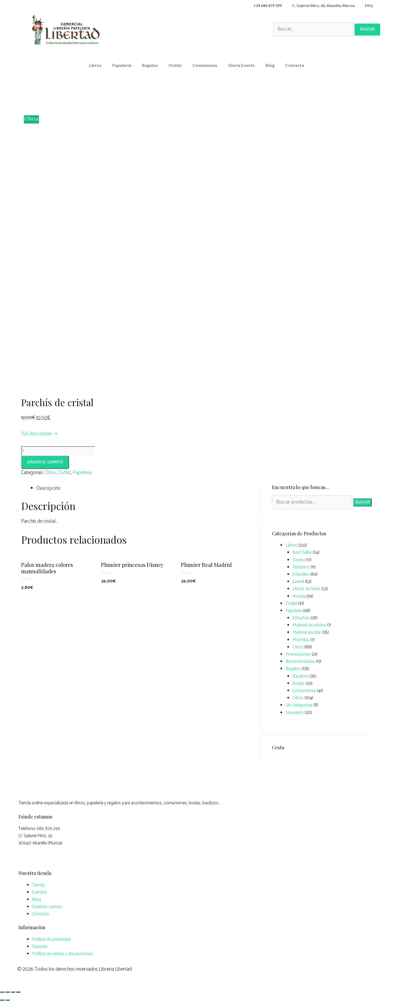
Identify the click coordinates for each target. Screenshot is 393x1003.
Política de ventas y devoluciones (62, 954)
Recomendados (300, 661)
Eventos (39, 892)
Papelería (121, 65)
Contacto (294, 65)
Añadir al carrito (45, 462)
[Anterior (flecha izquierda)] (2, 1000)
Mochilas (300, 640)
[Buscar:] (314, 29)
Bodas (298, 683)
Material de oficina (309, 625)
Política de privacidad (51, 939)
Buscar (362, 502)
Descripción (48, 488)
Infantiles (300, 574)
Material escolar (306, 632)
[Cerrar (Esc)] (2, 992)
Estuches (301, 618)
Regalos (150, 65)
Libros (95, 65)
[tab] (144, 489)
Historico (301, 567)
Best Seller (302, 552)
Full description (36, 434)
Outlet (175, 65)
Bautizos (300, 676)
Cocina (298, 560)
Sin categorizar (299, 705)
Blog (270, 65)
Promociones (298, 654)
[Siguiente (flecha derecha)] (7, 1000)
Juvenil (298, 581)
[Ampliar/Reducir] (18, 992)
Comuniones (204, 65)
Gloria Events (241, 65)
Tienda (38, 885)
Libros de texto (306, 589)
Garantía (39, 946)
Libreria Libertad (115, 969)
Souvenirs (295, 712)
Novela (298, 596)
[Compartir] (7, 992)
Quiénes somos (47, 906)
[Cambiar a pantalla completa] (13, 992)
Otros (50, 472)
